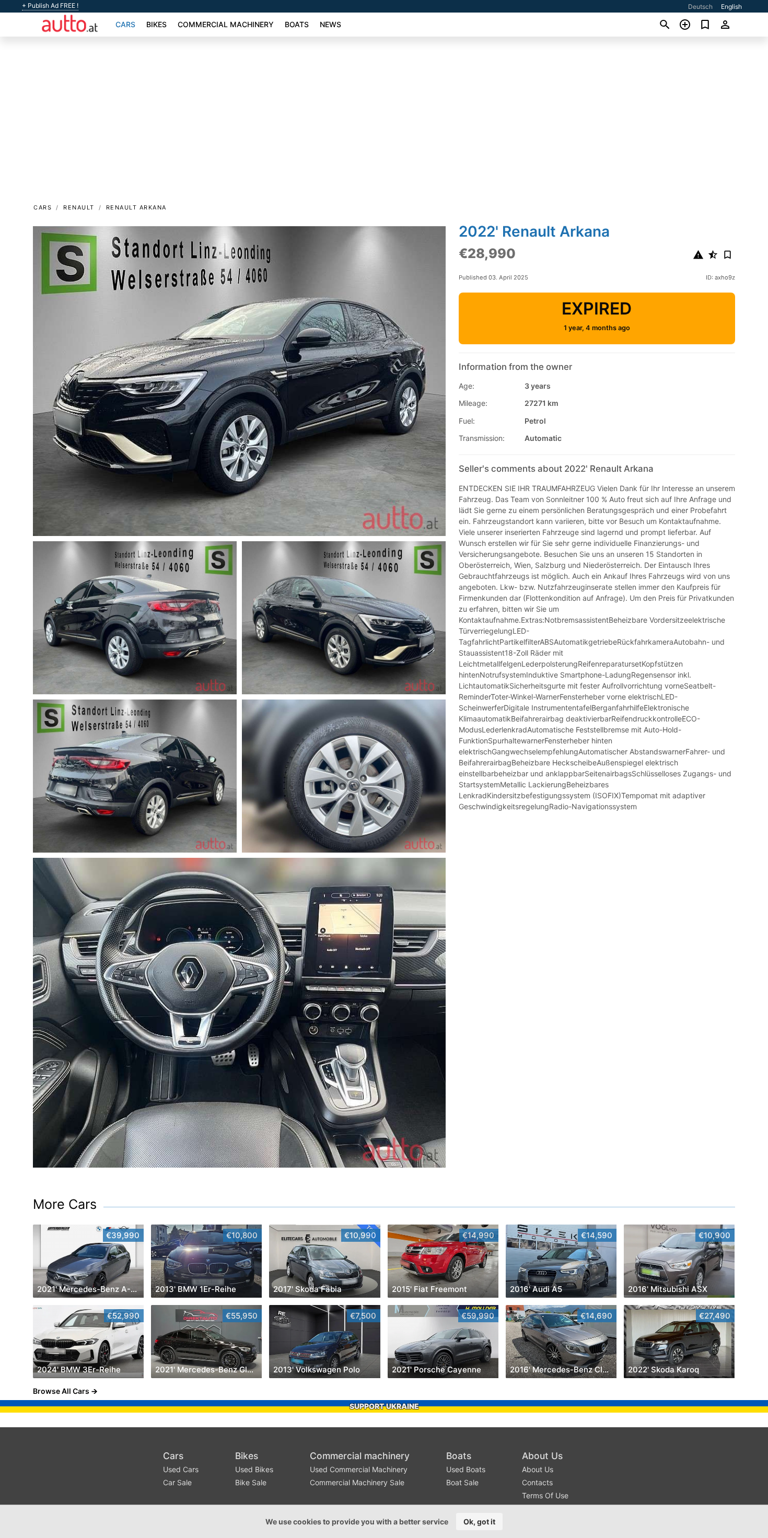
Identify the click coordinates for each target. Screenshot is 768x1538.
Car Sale (177, 1482)
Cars (125, 24)
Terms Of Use (545, 1495)
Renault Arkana (136, 207)
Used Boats (465, 1469)
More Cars (65, 1204)
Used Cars (181, 1469)
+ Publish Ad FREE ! (50, 5)
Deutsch (700, 6)
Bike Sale (250, 1482)
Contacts (537, 1482)
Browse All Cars (61, 1390)
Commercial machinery (226, 24)
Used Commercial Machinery (359, 1469)
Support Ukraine (384, 1406)
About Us (542, 1455)
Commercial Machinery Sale (357, 1482)
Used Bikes (254, 1469)
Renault (79, 207)
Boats (297, 24)
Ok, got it (479, 1521)
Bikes (156, 24)
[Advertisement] (384, 123)
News (330, 24)
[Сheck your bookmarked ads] (705, 24)
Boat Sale (462, 1482)
